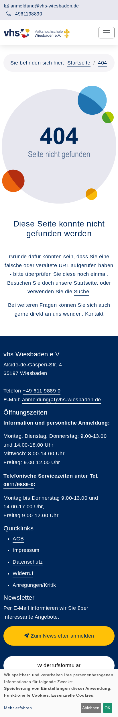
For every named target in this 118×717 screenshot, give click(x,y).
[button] (59, 636)
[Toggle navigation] (107, 32)
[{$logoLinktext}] (36, 33)
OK (107, 708)
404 (102, 63)
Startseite (79, 63)
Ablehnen (90, 708)
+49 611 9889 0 (41, 391)
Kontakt (94, 314)
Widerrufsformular (59, 665)
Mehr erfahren (18, 708)
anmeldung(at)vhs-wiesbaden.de (61, 400)
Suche (81, 291)
